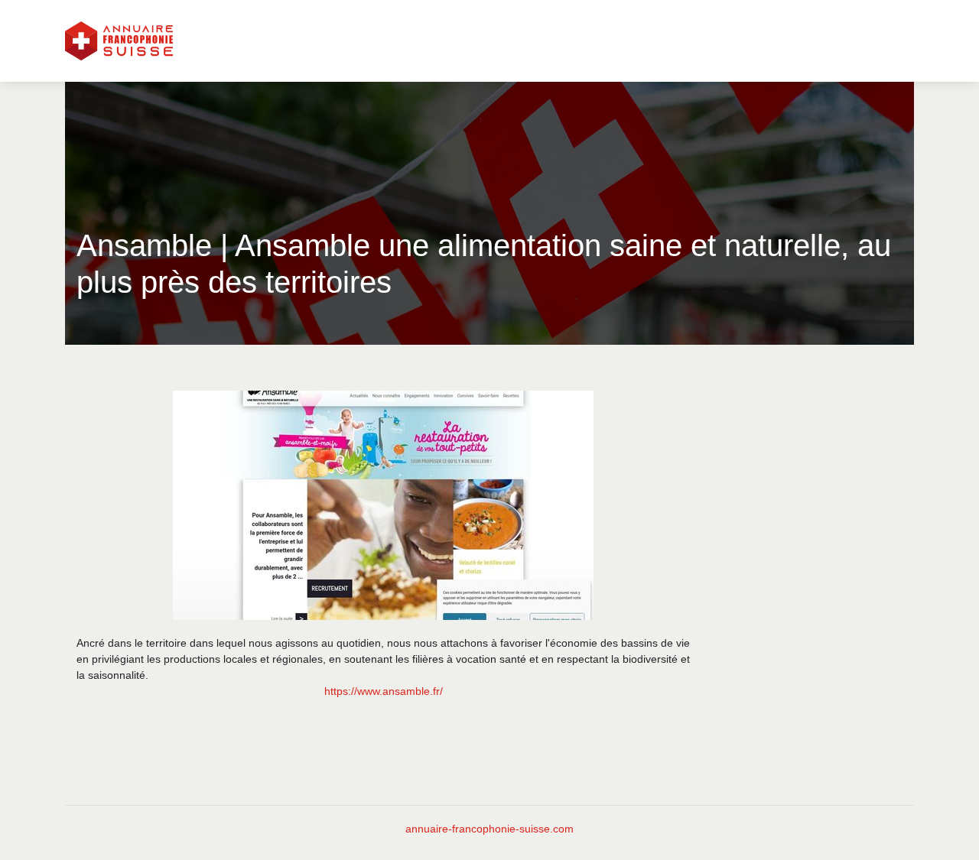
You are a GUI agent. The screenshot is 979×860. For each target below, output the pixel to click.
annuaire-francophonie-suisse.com (489, 829)
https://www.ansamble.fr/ (383, 691)
